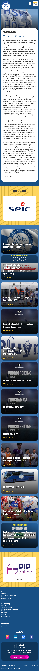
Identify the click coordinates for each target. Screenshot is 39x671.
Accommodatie (5, 616)
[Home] (6, 3)
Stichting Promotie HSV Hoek (10, 625)
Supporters (4, 597)
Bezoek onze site (18, 657)
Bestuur (3, 605)
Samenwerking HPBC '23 (8, 607)
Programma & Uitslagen (8, 595)
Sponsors (4, 613)
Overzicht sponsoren (7, 627)
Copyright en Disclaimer (8, 665)
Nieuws (3, 593)
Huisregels (4, 618)
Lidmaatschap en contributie (9, 609)
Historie (3, 614)
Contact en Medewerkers (30, 665)
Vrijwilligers (4, 611)
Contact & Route (6, 598)
